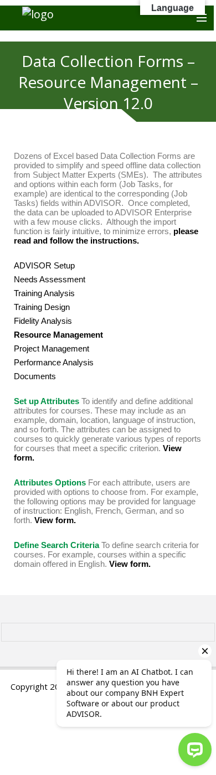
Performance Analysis (54, 362)
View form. (55, 520)
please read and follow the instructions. (106, 235)
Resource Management (58, 334)
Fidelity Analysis (43, 321)
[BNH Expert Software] (107, 18)
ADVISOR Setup (44, 265)
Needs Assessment (49, 279)
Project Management (51, 348)
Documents (35, 376)
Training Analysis (44, 293)
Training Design (42, 307)
